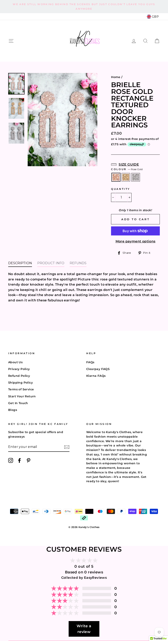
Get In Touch (18, 403)
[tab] (20, 264)
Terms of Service (21, 389)
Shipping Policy (20, 382)
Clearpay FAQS (98, 369)
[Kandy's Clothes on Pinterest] (28, 460)
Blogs (12, 410)
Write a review (84, 629)
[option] (84, 6)
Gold (126, 177)
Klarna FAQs (96, 375)
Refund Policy (19, 375)
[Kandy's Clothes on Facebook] (19, 460)
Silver (136, 177)
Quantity (120, 188)
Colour (127, 169)
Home (115, 77)
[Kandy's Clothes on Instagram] (10, 460)
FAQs (90, 362)
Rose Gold (116, 177)
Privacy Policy (19, 369)
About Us (15, 362)
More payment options (136, 241)
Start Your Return (22, 396)
